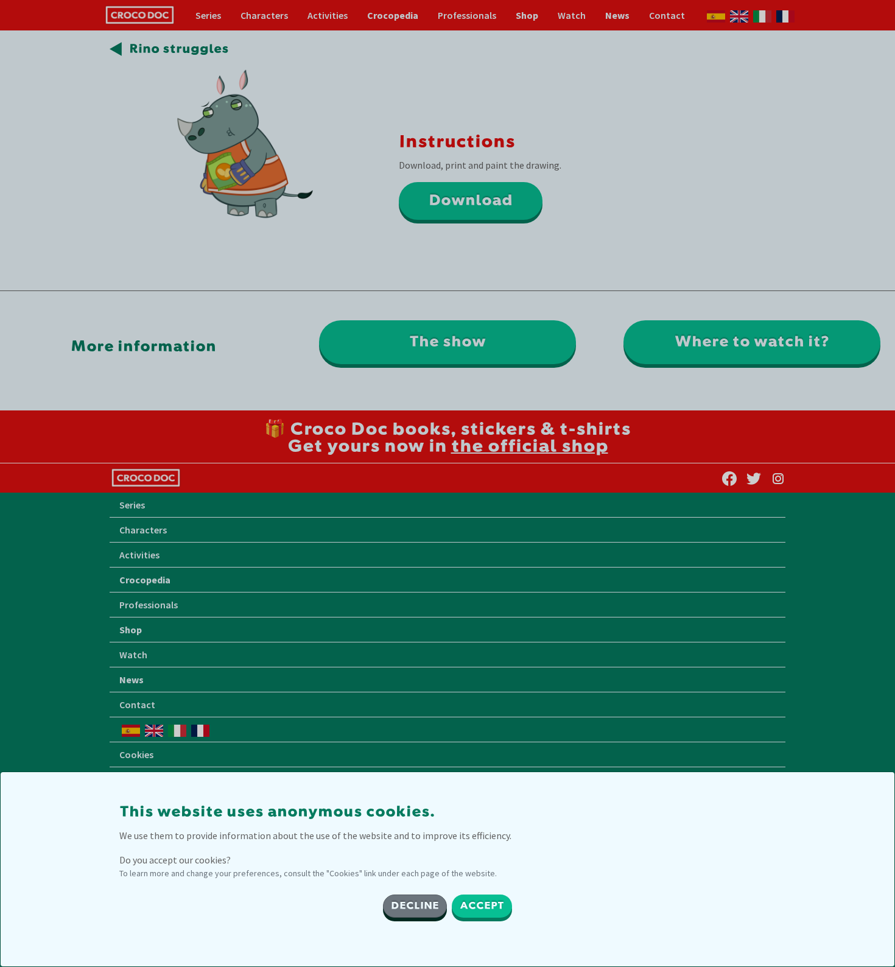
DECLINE (415, 906)
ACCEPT (482, 906)
